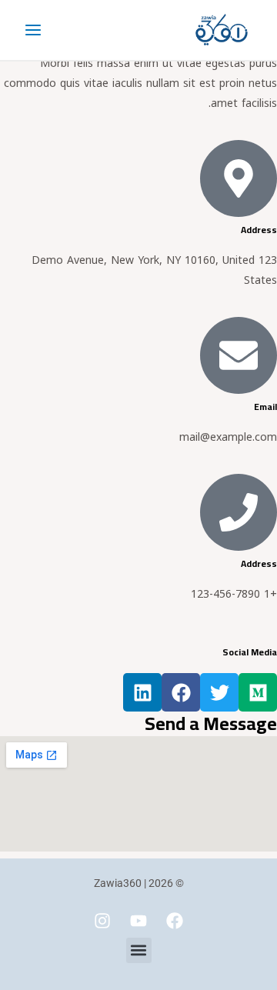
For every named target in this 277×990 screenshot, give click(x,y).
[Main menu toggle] (32, 30)
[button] (139, 950)
